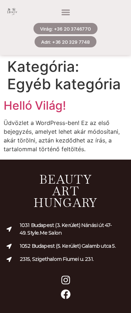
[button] (66, 12)
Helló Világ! (35, 105)
